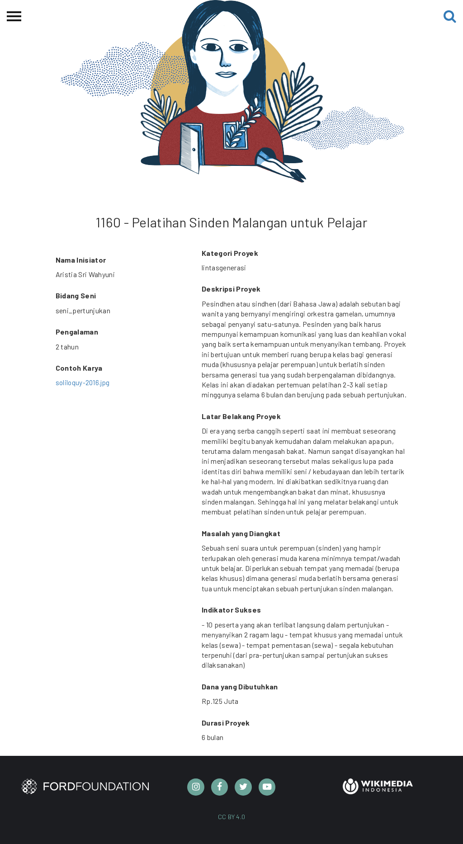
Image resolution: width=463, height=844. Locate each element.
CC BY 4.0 (232, 816)
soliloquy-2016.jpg (82, 382)
